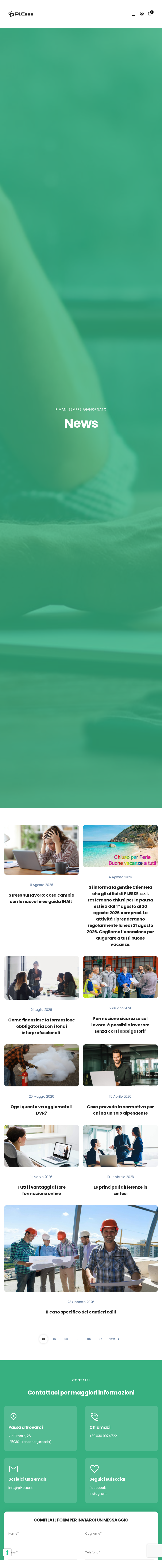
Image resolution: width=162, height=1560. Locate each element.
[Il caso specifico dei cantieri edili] (81, 1248)
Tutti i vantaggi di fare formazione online (42, 1190)
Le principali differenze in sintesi (120, 1190)
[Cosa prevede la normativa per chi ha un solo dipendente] (120, 1065)
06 (89, 1339)
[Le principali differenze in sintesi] (120, 1145)
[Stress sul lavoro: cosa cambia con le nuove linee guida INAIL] (41, 849)
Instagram (98, 1493)
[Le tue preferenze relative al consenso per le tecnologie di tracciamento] (7, 1553)
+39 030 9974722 (103, 1435)
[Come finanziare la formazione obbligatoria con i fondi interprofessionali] (41, 977)
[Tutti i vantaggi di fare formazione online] (41, 1145)
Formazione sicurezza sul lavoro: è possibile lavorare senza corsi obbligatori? (120, 1025)
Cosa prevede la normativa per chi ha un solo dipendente (120, 1110)
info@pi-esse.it (20, 1487)
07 (100, 1339)
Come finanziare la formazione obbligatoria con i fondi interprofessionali (41, 1026)
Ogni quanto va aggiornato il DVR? (42, 1110)
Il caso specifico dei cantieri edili (81, 1312)
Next (116, 1338)
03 (66, 1339)
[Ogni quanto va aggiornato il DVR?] (41, 1065)
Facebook (97, 1487)
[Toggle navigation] (133, 14)
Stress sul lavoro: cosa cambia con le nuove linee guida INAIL (41, 898)
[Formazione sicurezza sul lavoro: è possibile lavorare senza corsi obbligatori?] (120, 976)
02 (55, 1339)
